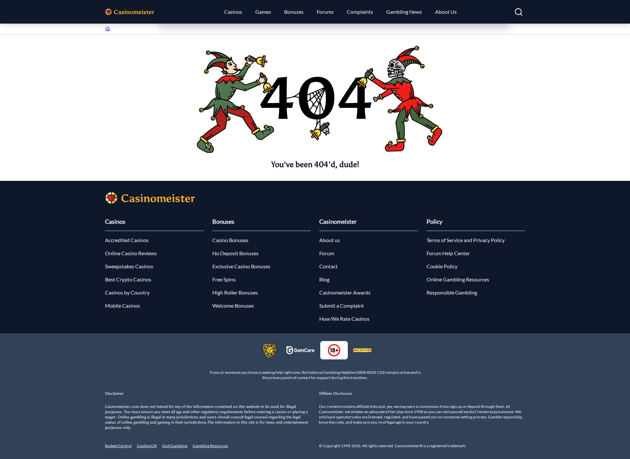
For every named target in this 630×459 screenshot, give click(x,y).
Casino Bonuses (230, 240)
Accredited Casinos (127, 240)
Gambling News (404, 12)
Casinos (233, 12)
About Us (446, 12)
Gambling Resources (210, 445)
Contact (328, 266)
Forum (326, 253)
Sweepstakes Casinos (129, 266)
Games (263, 12)
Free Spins (224, 279)
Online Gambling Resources (458, 279)
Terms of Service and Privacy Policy (466, 240)
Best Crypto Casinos (128, 279)
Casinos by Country (127, 292)
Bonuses (294, 12)
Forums (325, 12)
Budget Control (118, 445)
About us (329, 240)
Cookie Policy (442, 266)
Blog (324, 279)
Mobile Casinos (122, 305)
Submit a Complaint (341, 305)
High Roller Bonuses (235, 292)
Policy (434, 221)
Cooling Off (147, 445)
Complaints (360, 12)
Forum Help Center (448, 253)
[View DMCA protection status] (362, 350)
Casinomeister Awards (344, 292)
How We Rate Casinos (344, 319)
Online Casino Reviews (131, 253)
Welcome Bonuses (233, 305)
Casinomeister (338, 221)
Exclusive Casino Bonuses (241, 266)
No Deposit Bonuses (235, 253)
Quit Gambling (174, 445)
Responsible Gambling (452, 292)
